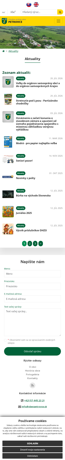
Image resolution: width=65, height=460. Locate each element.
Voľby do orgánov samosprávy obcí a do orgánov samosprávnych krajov (38, 85)
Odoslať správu (32, 351)
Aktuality (13, 51)
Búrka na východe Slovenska (33, 195)
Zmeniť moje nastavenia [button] (32, 449)
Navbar (7, 21)
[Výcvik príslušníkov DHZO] (8, 229)
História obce (32, 371)
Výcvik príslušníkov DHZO (31, 230)
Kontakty (32, 378)
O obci (32, 367)
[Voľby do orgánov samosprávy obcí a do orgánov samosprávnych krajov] (8, 82)
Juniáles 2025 (24, 213)
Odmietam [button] (32, 456)
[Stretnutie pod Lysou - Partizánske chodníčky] (8, 99)
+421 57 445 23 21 (34, 400)
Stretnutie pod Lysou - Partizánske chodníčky (37, 102)
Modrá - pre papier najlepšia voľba (36, 143)
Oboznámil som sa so (31, 341)
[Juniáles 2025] (8, 211)
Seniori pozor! (24, 160)
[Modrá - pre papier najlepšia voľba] (8, 142)
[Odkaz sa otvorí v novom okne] (32, 385)
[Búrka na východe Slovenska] (8, 194)
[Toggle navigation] (58, 21)
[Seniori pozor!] (8, 159)
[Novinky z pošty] (8, 176)
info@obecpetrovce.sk (34, 406)
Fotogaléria (32, 374)
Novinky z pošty (25, 178)
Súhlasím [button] (32, 443)
